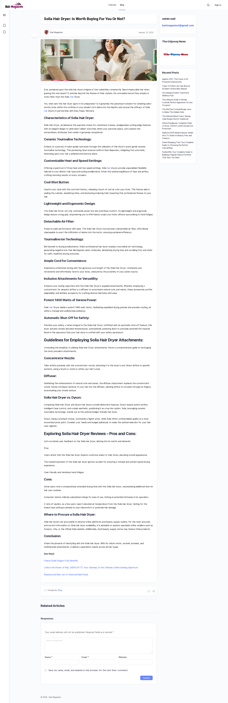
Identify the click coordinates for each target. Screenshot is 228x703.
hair (46, 111)
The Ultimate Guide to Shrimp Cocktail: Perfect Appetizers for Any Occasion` (177, 102)
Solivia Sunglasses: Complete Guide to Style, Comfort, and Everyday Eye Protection (177, 126)
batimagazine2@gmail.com (178, 25)
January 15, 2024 (145, 32)
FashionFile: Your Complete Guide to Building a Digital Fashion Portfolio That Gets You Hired (177, 155)
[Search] (208, 5)
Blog (60, 590)
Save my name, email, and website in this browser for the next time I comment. (88, 670)
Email (85, 657)
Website (122, 657)
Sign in (218, 5)
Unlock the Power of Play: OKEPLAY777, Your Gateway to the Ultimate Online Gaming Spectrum (91, 567)
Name (49, 657)
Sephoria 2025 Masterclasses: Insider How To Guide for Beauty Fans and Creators (177, 135)
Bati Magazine (56, 32)
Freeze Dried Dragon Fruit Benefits (61, 560)
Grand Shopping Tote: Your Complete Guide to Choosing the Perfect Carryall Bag (178, 145)
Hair (72, 97)
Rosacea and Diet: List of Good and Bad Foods (66, 574)
